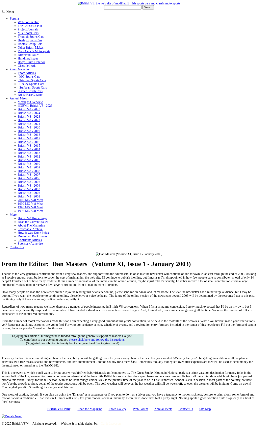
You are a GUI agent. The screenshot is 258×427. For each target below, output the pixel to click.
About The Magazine (31, 225)
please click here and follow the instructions (96, 339)
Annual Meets (19, 98)
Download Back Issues (32, 236)
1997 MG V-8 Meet (30, 211)
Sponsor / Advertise (30, 243)
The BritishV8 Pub (30, 25)
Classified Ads (27, 65)
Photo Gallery (117, 409)
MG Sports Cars (28, 33)
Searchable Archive (30, 229)
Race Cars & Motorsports (34, 51)
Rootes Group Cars (30, 44)
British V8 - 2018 (29, 134)
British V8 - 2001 (29, 196)
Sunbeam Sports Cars (32, 87)
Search (148, 7)
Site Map (205, 409)
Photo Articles (27, 73)
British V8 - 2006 (29, 178)
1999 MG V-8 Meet (30, 203)
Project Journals (28, 29)
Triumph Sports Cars (31, 36)
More (13, 214)
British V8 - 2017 (29, 138)
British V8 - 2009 (29, 167)
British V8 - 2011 (29, 160)
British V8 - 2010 (29, 163)
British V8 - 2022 (29, 120)
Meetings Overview (30, 102)
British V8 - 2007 (29, 174)
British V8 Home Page (32, 218)
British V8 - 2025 (29, 109)
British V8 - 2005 (29, 182)
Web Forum (140, 409)
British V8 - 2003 (29, 189)
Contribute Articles (30, 240)
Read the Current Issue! (33, 221)
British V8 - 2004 (29, 185)
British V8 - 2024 (29, 113)
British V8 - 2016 (29, 142)
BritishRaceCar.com (30, 94)
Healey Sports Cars (30, 40)
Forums (14, 18)
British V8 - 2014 (29, 149)
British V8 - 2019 (29, 131)
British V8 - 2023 (29, 116)
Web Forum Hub (28, 22)
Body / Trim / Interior (31, 62)
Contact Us (17, 247)
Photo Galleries (19, 69)
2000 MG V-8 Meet (30, 200)
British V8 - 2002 (29, 192)
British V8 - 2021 (29, 123)
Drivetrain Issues (28, 54)
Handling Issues (28, 58)
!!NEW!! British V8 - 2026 (35, 105)
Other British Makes (31, 47)
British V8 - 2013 (29, 153)
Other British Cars (30, 91)
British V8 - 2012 (29, 156)
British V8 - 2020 (29, 127)
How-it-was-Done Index (33, 232)
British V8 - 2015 (29, 145)
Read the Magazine (90, 409)
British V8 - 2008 (29, 171)
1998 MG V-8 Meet (30, 207)
